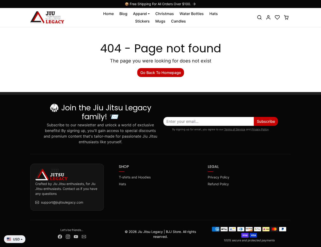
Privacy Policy (260, 129)
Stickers (142, 21)
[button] (259, 17)
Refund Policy (218, 184)
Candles (178, 21)
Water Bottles (192, 13)
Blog (123, 13)
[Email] (84, 236)
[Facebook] (60, 236)
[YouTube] (76, 236)
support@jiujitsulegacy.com (62, 202)
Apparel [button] (140, 13)
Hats (213, 13)
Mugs (160, 21)
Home (108, 13)
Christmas (164, 13)
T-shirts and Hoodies (135, 177)
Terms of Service (234, 129)
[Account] (268, 17)
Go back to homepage (160, 72)
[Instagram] (68, 236)
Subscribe (266, 121)
